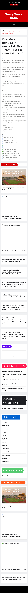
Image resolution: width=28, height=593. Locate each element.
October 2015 (5, 461)
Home (3, 30)
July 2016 (4, 432)
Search (6, 347)
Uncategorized (5, 476)
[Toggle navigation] (14, 24)
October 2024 (5, 425)
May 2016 (4, 439)
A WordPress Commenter (8, 408)
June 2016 (4, 435)
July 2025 (4, 422)
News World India (14, 16)
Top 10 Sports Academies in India (14, 251)
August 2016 (5, 429)
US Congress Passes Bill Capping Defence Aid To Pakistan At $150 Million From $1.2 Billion (13, 307)
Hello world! (20, 408)
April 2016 (4, 442)
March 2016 (5, 445)
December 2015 (6, 455)
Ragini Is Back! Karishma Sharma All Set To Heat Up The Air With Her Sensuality (13, 272)
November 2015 (6, 458)
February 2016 (5, 448)
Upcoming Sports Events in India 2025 (12, 371)
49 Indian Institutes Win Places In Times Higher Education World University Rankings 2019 (14, 284)
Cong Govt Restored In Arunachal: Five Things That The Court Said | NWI (13, 32)
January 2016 (5, 452)
